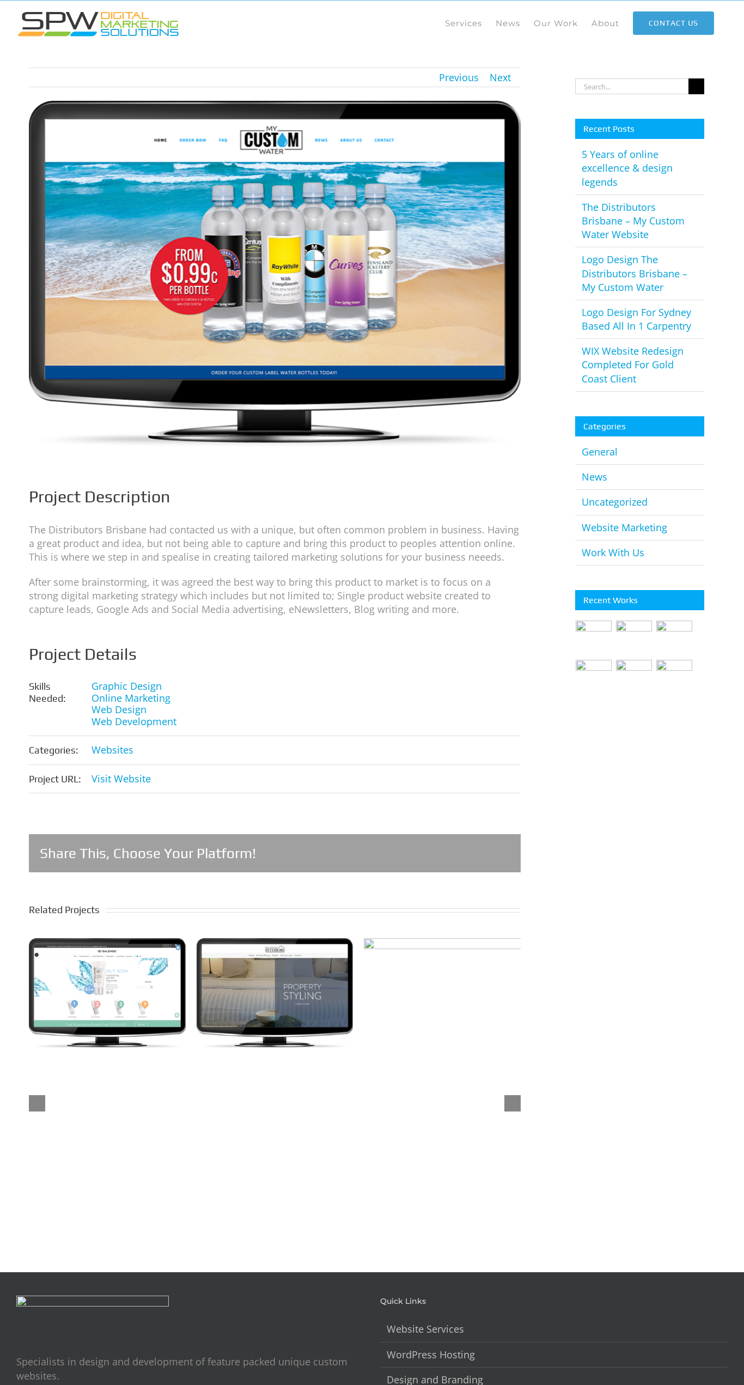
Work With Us (613, 552)
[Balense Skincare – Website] (594, 638)
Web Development (134, 721)
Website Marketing (624, 527)
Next (500, 77)
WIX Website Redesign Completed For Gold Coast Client (633, 364)
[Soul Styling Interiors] (634, 677)
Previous (459, 77)
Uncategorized (615, 501)
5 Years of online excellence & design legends (627, 168)
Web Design (119, 709)
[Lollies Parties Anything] (674, 677)
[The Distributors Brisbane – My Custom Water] (674, 638)
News (594, 476)
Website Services (425, 1328)
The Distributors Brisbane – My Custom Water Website (633, 221)
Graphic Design (127, 685)
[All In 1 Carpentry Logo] (594, 677)
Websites (112, 749)
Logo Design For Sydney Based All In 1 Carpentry (636, 319)
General (600, 451)
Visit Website (121, 778)
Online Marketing (131, 697)
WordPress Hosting (431, 1354)
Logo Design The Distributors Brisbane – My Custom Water (634, 273)
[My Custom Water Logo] (634, 638)
